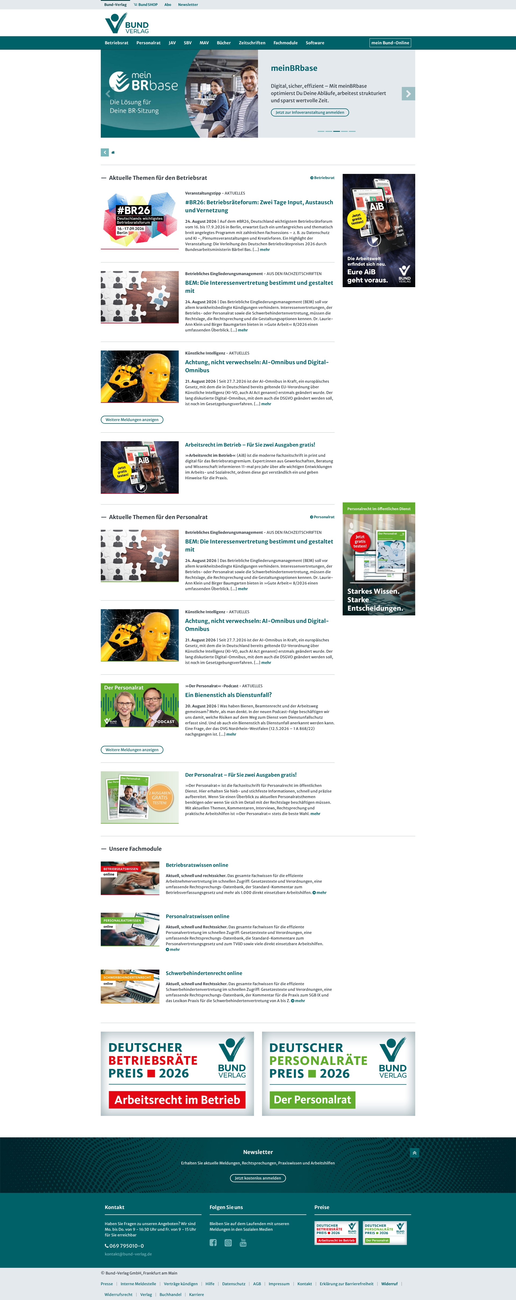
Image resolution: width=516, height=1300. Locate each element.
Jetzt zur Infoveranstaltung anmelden (310, 112)
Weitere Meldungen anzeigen (132, 419)
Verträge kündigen (181, 1283)
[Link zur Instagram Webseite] (228, 1242)
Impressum (279, 1283)
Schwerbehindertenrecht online (204, 973)
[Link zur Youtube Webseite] (243, 1242)
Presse (107, 1283)
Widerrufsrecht (118, 1294)
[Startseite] (113, 152)
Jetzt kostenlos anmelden (258, 1178)
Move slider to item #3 (336, 131)
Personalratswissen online (197, 916)
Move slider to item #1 (321, 131)
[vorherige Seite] (105, 152)
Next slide (408, 93)
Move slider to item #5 (352, 131)
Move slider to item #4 (344, 131)
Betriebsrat (324, 178)
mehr (315, 813)
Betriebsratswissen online (197, 865)
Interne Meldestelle (138, 1283)
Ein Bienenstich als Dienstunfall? (228, 695)
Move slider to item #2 (328, 131)
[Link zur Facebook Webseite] (213, 1242)
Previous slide (107, 93)
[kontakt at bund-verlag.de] (128, 1254)
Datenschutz (233, 1283)
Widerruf (389, 1283)
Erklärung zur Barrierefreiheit (347, 1283)
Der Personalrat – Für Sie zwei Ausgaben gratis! (241, 775)
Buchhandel (170, 1294)
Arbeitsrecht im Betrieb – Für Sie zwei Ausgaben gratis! (250, 445)
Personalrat (324, 517)
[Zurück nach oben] (414, 1152)
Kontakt (305, 1283)
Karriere (196, 1294)
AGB (257, 1283)
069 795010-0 (126, 1246)
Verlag (146, 1294)
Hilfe (210, 1283)
